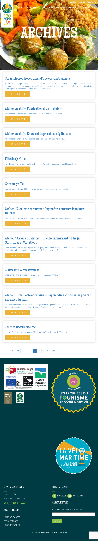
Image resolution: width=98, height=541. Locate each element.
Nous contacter (12, 517)
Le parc (19, 8)
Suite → (55, 351)
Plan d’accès (10, 495)
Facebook (62, 496)
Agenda (43, 8)
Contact (73, 2)
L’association (89, 8)
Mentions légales (44, 533)
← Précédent (14, 351)
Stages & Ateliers (57, 8)
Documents (91, 2)
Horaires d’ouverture (14, 498)
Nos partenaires (12, 525)
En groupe (74, 8)
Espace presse (11, 521)
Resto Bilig (32, 8)
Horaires (81, 2)
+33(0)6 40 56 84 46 (15, 503)
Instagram (77, 496)
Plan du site (63, 533)
